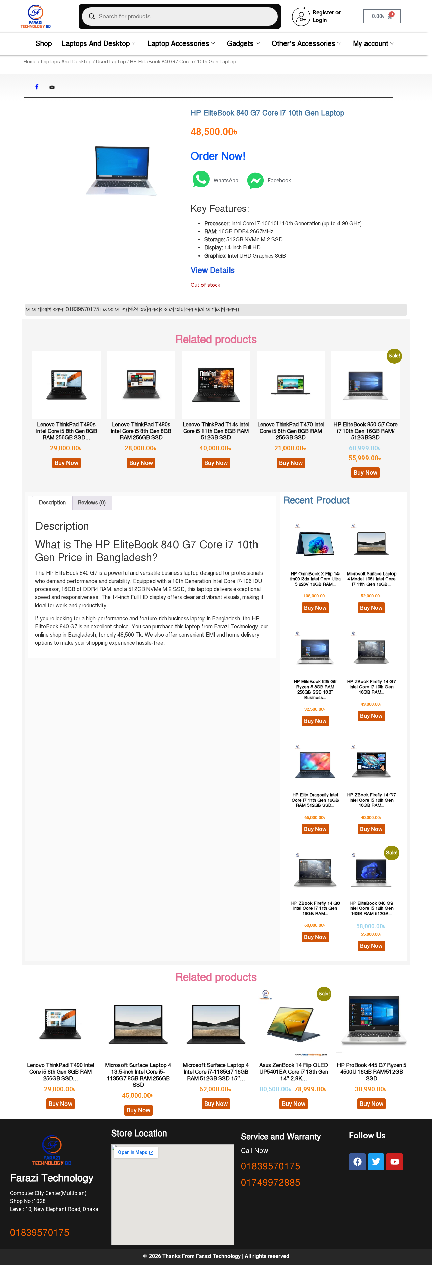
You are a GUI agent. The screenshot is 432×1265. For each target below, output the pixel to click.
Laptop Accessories (178, 43)
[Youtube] (52, 87)
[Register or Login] (301, 16)
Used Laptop (111, 62)
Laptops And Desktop (96, 43)
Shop (44, 43)
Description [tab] (52, 502)
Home (30, 62)
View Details (213, 270)
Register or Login (327, 16)
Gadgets (240, 43)
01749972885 (270, 1182)
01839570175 (40, 1232)
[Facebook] (37, 87)
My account (370, 43)
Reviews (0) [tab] (92, 502)
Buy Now (66, 462)
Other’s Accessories (303, 43)
